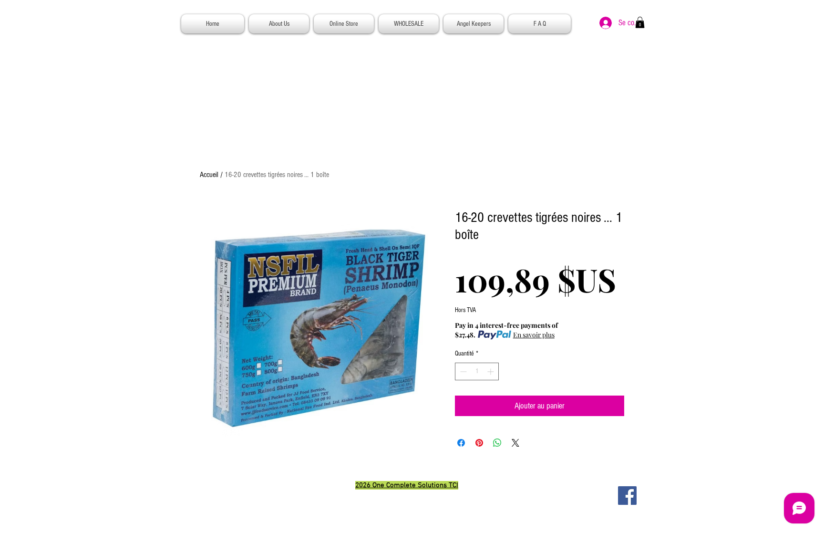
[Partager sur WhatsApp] (497, 443)
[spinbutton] (476, 371)
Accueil (209, 174)
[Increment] (491, 371)
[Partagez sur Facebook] (461, 443)
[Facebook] (627, 495)
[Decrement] (462, 371)
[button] (640, 22)
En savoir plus (534, 334)
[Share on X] (515, 443)
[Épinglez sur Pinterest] (479, 443)
